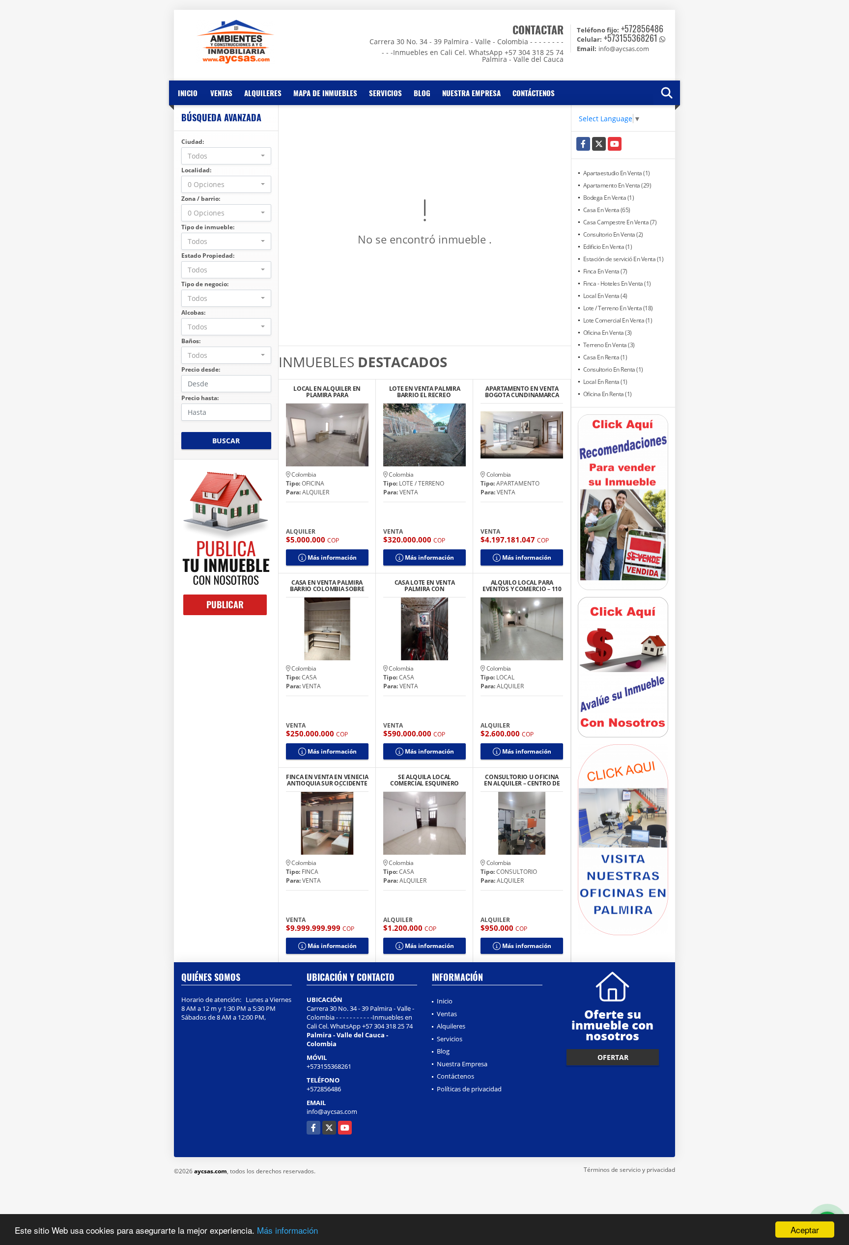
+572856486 (642, 28)
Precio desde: (200, 369)
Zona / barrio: (200, 198)
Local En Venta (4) (605, 296)
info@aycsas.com (332, 1111)
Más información (287, 1230)
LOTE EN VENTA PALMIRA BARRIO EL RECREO (424, 391)
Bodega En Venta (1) (608, 197)
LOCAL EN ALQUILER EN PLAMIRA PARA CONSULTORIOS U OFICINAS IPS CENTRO (327, 391)
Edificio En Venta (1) (607, 247)
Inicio (188, 92)
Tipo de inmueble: (207, 227)
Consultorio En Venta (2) (613, 234)
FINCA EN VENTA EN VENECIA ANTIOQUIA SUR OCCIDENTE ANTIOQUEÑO (327, 780)
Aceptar (805, 1229)
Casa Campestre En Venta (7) (620, 222)
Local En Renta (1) (605, 382)
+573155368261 (630, 37)
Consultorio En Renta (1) (613, 369)
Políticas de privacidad (469, 1088)
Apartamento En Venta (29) (617, 185)
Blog (422, 92)
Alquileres (263, 92)
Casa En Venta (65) (606, 210)
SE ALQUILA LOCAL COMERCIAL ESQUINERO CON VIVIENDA (424, 780)
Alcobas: (193, 312)
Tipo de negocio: (204, 284)
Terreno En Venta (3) (609, 345)
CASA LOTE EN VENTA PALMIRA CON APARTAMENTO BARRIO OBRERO (424, 585)
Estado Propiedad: (207, 255)
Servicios (385, 92)
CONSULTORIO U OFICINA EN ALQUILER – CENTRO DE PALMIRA (522, 780)
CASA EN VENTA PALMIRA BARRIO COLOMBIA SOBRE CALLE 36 (327, 585)
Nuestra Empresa (471, 92)
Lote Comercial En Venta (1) (617, 320)
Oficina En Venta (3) (607, 332)
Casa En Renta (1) (605, 357)
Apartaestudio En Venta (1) (616, 173)
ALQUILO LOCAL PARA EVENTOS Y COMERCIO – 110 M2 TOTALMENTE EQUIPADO (522, 585)
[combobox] (226, 155)
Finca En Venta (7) (605, 271)
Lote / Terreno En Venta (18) (618, 308)
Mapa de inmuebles (325, 92)
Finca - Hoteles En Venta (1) (617, 283)
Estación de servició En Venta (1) (623, 259)
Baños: (190, 341)
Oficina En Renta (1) (607, 394)
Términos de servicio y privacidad (629, 1169)
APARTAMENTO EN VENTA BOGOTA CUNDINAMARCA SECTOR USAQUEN (522, 391)
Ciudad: (192, 141)
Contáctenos (533, 92)
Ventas (221, 92)
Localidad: (196, 170)
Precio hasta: (200, 398)
